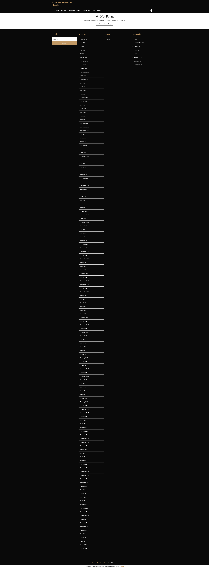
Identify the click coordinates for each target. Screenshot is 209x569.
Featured (136, 50)
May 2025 (82, 90)
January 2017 (83, 361)
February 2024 (84, 123)
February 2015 (84, 431)
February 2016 (84, 402)
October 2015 (83, 416)
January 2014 (83, 468)
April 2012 (82, 541)
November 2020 (84, 215)
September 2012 (84, 526)
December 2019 (84, 251)
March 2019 (83, 270)
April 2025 (82, 94)
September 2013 (84, 482)
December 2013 (84, 471)
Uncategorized (138, 64)
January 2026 (83, 64)
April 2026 (82, 53)
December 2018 (84, 281)
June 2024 (83, 108)
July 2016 (82, 383)
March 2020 (83, 240)
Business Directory (139, 42)
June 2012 (83, 537)
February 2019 (84, 273)
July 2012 (82, 534)
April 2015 (82, 424)
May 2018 (82, 306)
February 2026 (84, 61)
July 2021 (82, 193)
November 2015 (84, 413)
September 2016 (84, 376)
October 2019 (83, 255)
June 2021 (83, 196)
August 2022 (83, 160)
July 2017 (82, 339)
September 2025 (84, 79)
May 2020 (82, 237)
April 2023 (82, 141)
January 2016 (83, 405)
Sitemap (122, 566)
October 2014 (83, 446)
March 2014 (83, 460)
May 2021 (82, 200)
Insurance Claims (74, 10)
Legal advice (97, 10)
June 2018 (83, 303)
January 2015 (83, 435)
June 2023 (83, 138)
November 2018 (84, 284)
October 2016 (83, 372)
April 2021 (82, 204)
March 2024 (83, 119)
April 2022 (82, 171)
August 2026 (83, 39)
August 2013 (83, 486)
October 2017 (83, 328)
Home (135, 53)
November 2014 (84, 442)
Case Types (86, 10)
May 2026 (82, 50)
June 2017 (83, 343)
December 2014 (84, 438)
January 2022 (83, 182)
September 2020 (84, 222)
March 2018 (83, 314)
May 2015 (82, 420)
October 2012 (83, 523)
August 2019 (83, 262)
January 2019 (83, 277)
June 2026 (83, 46)
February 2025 (84, 97)
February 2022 (84, 178)
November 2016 (84, 369)
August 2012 (83, 530)
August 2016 (83, 380)
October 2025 (83, 75)
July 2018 (82, 299)
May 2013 (82, 497)
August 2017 (83, 336)
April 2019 (82, 266)
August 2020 (83, 226)
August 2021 (83, 189)
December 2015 (84, 409)
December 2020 (84, 211)
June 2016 (83, 387)
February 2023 (84, 145)
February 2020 (84, 244)
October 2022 (83, 152)
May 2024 (82, 112)
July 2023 (82, 134)
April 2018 (82, 310)
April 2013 (82, 501)
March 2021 (83, 207)
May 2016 (82, 391)
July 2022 (82, 163)
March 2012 (83, 545)
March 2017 (83, 354)
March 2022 (83, 174)
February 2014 (84, 464)
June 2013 (83, 493)
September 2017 (84, 332)
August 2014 (83, 449)
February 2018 (84, 317)
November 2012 (84, 519)
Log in (108, 39)
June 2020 (83, 233)
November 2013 (84, 475)
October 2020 (83, 218)
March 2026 (83, 57)
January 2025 (83, 101)
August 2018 (83, 295)
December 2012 (84, 515)
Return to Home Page (105, 24)
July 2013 (82, 490)
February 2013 (84, 508)
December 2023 (84, 127)
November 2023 (84, 130)
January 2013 (83, 512)
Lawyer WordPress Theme (100, 563)
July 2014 (82, 453)
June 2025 (83, 86)
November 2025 (84, 72)
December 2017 (84, 325)
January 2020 (83, 248)
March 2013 (83, 504)
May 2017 (82, 347)
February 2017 (84, 358)
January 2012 (83, 548)
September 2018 (84, 292)
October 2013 (83, 479)
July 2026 (82, 42)
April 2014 (82, 457)
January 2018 (83, 321)
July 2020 (82, 229)
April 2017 (82, 350)
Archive (136, 39)
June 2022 (83, 167)
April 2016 (82, 394)
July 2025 (82, 83)
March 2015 (83, 427)
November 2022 (84, 149)
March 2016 (83, 398)
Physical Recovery (60, 10)
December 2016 (84, 365)
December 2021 (84, 185)
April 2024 (82, 116)
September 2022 (84, 156)
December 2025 (84, 68)
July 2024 (82, 105)
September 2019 (84, 259)
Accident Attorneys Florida (62, 3)
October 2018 (83, 288)
